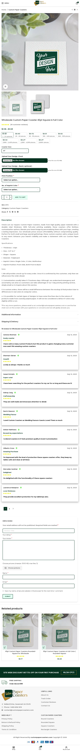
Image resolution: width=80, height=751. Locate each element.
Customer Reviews (48, 702)
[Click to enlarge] (5, 86)
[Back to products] (74, 9)
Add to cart (20, 197)
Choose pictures (14, 568)
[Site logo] (40, 3)
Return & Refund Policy (11, 722)
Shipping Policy (8, 726)
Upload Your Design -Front (12, 156)
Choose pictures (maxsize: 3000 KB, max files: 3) (20, 563)
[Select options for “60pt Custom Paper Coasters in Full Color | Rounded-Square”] (44, 647)
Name (5, 573)
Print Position (8, 176)
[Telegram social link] (17, 211)
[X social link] (10, 211)
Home (4, 10)
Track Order (46, 699)
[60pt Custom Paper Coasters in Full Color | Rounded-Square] (59, 631)
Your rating (7, 535)
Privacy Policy (7, 719)
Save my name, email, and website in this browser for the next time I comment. (34, 591)
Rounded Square (47, 722)
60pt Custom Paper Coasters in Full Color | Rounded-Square (59, 652)
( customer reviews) (19, 125)
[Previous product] (72, 9)
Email (5, 582)
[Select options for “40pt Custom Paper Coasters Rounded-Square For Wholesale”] (5, 647)
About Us (44, 695)
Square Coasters (47, 726)
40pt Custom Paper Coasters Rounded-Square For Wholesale (20, 652)
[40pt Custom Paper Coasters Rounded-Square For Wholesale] (20, 631)
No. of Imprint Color (10, 185)
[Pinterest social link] (12, 211)
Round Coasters (47, 719)
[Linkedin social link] (15, 211)
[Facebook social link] (7, 211)
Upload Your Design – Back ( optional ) (17, 166)
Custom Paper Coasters (17, 10)
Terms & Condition (9, 729)
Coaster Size (6, 147)
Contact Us (45, 706)
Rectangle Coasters (49, 729)
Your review (7, 538)
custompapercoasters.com (41, 737)
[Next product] (77, 9)
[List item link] (18, 707)
